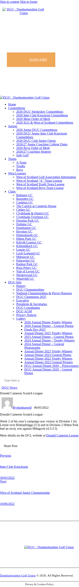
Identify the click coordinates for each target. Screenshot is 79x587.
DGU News (9, 387)
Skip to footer (28, 1)
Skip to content (9, 1)
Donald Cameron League (62, 435)
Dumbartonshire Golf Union (18, 575)
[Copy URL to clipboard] (48, 449)
